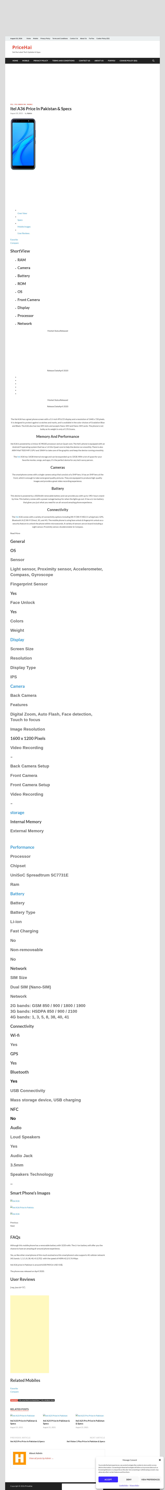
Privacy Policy (134, 1485)
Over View (22, 213)
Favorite (14, 239)
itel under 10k (20, 104)
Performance (22, 847)
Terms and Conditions (60, 38)
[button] (160, 1460)
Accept (108, 1479)
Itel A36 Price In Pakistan (29, 1400)
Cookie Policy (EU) (102, 38)
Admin (29, 113)
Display (17, 639)
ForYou (91, 38)
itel (11, 104)
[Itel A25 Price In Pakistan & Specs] (55, 1416)
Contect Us (74, 38)
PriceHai (22, 47)
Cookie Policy (123, 1485)
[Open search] (153, 61)
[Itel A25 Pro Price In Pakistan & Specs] (90, 1416)
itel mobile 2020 (47, 1400)
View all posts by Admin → (41, 1458)
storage (17, 812)
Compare (14, 243)
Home (29, 38)
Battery (17, 893)
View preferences (150, 1479)
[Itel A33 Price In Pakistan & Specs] (22, 1416)
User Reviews (24, 233)
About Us (83, 38)
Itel (18, 456)
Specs (20, 220)
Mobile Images (24, 226)
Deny (128, 1479)
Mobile (35, 38)
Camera (17, 686)
